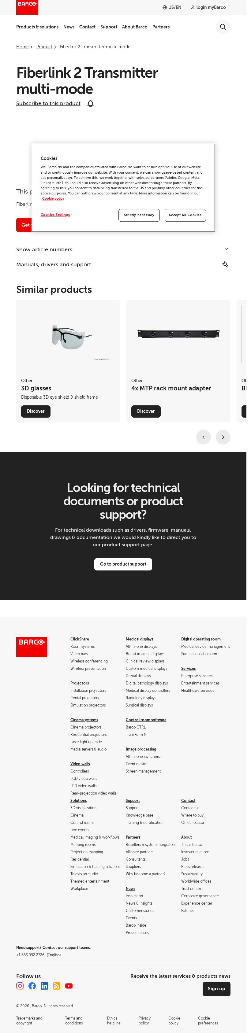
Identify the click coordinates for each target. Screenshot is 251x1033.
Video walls (80, 764)
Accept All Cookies (185, 215)
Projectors (79, 683)
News (68, 26)
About (186, 837)
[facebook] (32, 986)
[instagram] (20, 986)
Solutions (78, 801)
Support (108, 26)
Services (188, 668)
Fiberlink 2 (27, 204)
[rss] (56, 986)
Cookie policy (53, 199)
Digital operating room (201, 639)
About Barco (135, 26)
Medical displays (139, 639)
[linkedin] (44, 986)
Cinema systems (84, 720)
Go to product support (123, 564)
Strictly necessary (139, 215)
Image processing (141, 749)
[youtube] (69, 986)
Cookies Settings (55, 215)
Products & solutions (37, 26)
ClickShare (79, 639)
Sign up (216, 988)
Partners (161, 26)
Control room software (146, 720)
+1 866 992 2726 (38, 955)
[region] (123, 187)
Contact (87, 26)
